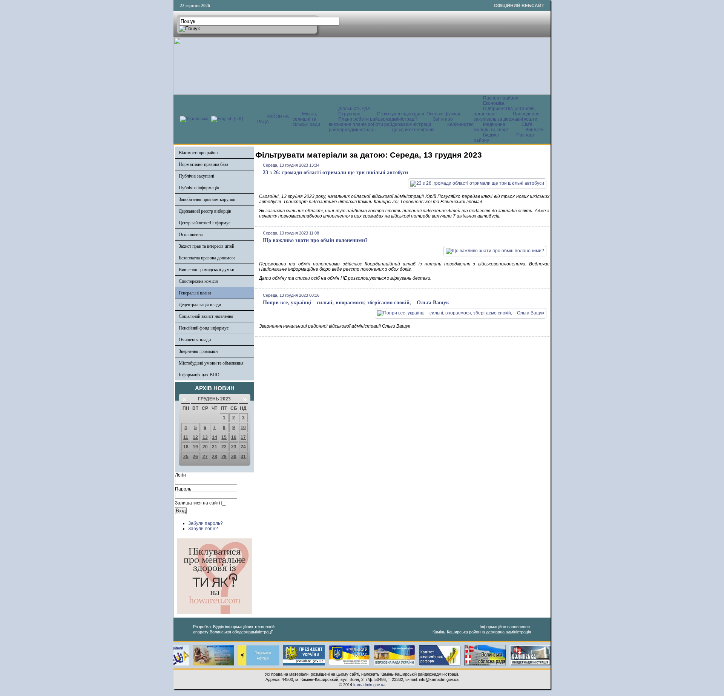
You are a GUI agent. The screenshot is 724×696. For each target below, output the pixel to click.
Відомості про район (198, 152)
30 (233, 456)
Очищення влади (195, 339)
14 (214, 437)
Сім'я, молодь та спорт (504, 127)
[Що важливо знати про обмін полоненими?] (494, 250)
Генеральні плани (195, 293)
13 (205, 437)
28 (214, 456)
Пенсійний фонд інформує (204, 328)
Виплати (534, 129)
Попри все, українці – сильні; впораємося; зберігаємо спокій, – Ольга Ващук (356, 302)
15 (224, 437)
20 (205, 446)
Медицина (494, 124)
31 (243, 456)
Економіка (494, 103)
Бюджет (492, 135)
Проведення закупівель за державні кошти (507, 116)
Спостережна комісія (198, 281)
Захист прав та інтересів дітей (206, 246)
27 (205, 456)
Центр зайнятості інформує (204, 222)
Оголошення (191, 234)
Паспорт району (500, 98)
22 (224, 446)
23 (233, 446)
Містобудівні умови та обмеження (211, 363)
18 (186, 446)
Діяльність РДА (354, 108)
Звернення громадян (198, 351)
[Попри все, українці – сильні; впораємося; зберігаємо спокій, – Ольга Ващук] (460, 313)
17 (243, 437)
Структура (349, 114)
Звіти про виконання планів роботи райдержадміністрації (391, 122)
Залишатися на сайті (197, 503)
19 (195, 446)
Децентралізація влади (200, 304)
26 (195, 456)
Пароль (183, 489)
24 (243, 446)
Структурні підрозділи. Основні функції (418, 114)
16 (233, 437)
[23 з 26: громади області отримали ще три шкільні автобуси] (477, 183)
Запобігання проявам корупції (207, 199)
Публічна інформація (199, 187)
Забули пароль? (205, 523)
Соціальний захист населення (206, 316)
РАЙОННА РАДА (273, 119)
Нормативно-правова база (203, 164)
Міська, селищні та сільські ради (306, 119)
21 (214, 446)
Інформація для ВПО (199, 374)
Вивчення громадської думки (206, 269)
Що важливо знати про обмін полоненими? (315, 240)
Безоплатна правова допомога (207, 258)
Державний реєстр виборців (205, 211)
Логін (180, 475)
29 (224, 456)
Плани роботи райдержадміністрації (377, 119)
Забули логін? (203, 528)
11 (185, 437)
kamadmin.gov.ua (369, 684)
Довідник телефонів (413, 129)
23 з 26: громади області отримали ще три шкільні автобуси (335, 172)
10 (243, 427)
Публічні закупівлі (196, 176)
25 (186, 456)
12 (195, 437)
